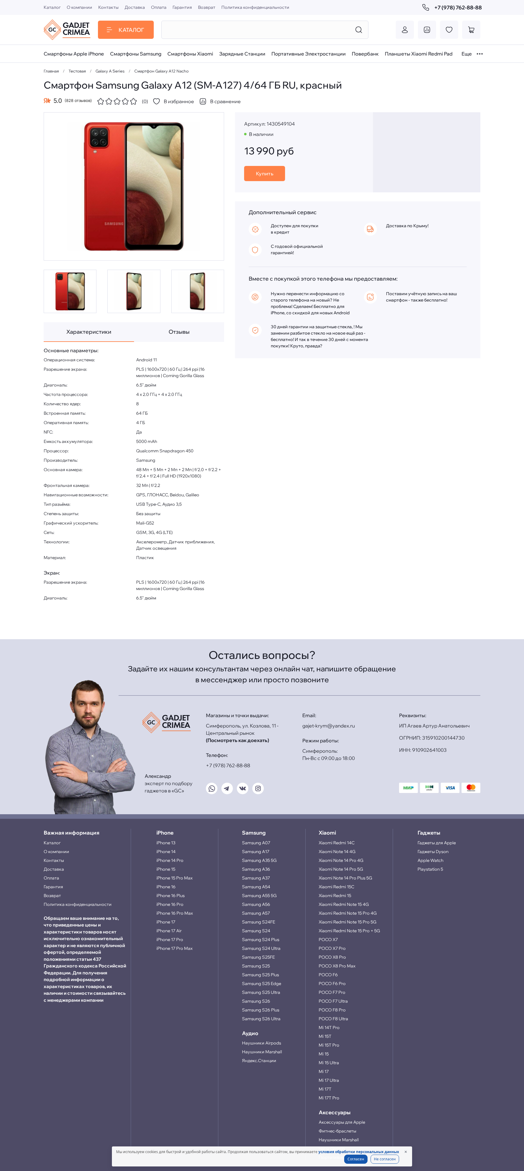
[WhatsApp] (211, 788)
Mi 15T (325, 1036)
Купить (265, 173)
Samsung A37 (256, 878)
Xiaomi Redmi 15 (335, 895)
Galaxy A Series (110, 71)
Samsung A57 (256, 913)
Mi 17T (325, 1089)
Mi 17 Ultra (329, 1080)
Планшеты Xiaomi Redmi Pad (418, 54)
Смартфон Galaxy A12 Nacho (161, 71)
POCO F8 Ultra (333, 1018)
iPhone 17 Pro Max (174, 948)
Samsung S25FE (258, 957)
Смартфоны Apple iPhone (74, 54)
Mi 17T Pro (329, 1098)
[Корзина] (471, 30)
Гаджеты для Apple (437, 842)
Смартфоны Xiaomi (190, 54)
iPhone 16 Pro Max (174, 913)
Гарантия (182, 7)
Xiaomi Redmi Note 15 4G (344, 904)
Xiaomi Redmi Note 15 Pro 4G (348, 913)
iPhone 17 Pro (169, 939)
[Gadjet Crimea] (67, 29)
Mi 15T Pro (329, 1045)
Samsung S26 (256, 1001)
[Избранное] (449, 30)
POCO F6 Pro (332, 983)
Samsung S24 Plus (260, 939)
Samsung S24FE (258, 922)
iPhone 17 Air (169, 930)
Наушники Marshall (262, 1052)
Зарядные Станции (242, 54)
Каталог (52, 7)
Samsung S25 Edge (261, 983)
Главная (51, 71)
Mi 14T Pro (329, 1027)
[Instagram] (258, 788)
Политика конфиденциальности (255, 7)
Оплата (158, 7)
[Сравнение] (427, 30)
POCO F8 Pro (332, 1010)
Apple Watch (430, 860)
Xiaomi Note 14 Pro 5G (341, 869)
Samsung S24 (256, 930)
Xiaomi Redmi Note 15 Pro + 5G (349, 930)
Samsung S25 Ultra (261, 992)
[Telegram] (227, 788)
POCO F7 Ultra (333, 1001)
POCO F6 (328, 974)
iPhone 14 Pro (169, 860)
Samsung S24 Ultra (261, 948)
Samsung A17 (255, 851)
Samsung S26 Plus (260, 1010)
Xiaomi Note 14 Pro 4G (341, 860)
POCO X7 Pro (332, 948)
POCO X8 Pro (332, 957)
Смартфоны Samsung (135, 54)
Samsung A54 (256, 886)
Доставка (135, 7)
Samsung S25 (256, 966)
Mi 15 (324, 1054)
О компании (79, 7)
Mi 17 (324, 1071)
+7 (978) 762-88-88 (457, 7)
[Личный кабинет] (405, 30)
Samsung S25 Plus (260, 974)
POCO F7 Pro (332, 992)
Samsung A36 (256, 869)
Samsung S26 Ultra (261, 1018)
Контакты (108, 7)
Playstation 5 (430, 869)
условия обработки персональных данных (358, 1151)
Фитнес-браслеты (337, 1131)
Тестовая (77, 71)
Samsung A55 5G (259, 895)
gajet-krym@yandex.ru (328, 726)
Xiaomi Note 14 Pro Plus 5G (345, 878)
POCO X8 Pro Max (337, 966)
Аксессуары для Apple (342, 1122)
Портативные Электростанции (308, 54)
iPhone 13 (165, 842)
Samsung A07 (256, 842)
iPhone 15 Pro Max (174, 878)
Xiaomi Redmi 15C (336, 886)
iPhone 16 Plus (170, 895)
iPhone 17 (165, 922)
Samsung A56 (256, 904)
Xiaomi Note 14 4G (337, 851)
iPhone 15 (165, 869)
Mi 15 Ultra (329, 1062)
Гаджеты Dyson (433, 851)
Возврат (206, 7)
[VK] (242, 788)
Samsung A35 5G (259, 860)
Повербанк (365, 54)
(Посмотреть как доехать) (237, 740)
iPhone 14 (166, 851)
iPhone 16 (166, 886)
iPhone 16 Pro (169, 904)
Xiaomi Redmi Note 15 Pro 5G (347, 922)
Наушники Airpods (261, 1043)
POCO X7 (328, 939)
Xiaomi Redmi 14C (336, 842)
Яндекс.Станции (259, 1060)
